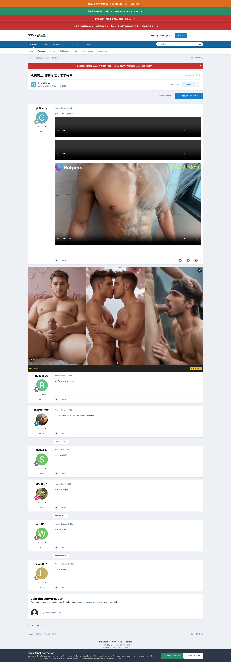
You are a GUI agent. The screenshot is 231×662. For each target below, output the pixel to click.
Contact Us (117, 642)
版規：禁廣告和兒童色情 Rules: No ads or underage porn (113, 4)
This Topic (189, 44)
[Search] (200, 44)
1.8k (43, 399)
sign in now (89, 602)
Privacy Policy (73, 656)
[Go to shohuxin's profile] (42, 459)
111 (42, 507)
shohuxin (41, 450)
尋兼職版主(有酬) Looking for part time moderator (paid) (113, 11)
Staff (75, 51)
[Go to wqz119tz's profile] (42, 534)
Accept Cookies (172, 656)
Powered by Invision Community (115, 647)
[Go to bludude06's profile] (42, 385)
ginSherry (45, 83)
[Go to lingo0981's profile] (42, 573)
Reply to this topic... (53, 613)
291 (42, 433)
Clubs (30, 51)
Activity (45, 44)
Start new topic (164, 96)
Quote (63, 260)
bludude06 (41, 375)
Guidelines (64, 51)
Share (176, 84)
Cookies (128, 642)
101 (42, 547)
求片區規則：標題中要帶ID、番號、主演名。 (113, 19)
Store (79, 44)
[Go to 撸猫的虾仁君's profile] (42, 419)
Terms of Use (60, 656)
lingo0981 (41, 564)
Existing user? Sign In (161, 35)
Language (104, 642)
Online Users (87, 51)
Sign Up (181, 35)
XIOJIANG (41, 484)
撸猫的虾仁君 (41, 410)
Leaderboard (103, 51)
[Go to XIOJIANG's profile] (42, 494)
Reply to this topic (189, 96)
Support (90, 44)
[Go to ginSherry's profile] (33, 84)
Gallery (70, 44)
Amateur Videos (59, 86)
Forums (41, 51)
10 (43, 473)
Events (52, 51)
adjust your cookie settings (68, 658)
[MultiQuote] (56, 260)
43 (42, 587)
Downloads (57, 44)
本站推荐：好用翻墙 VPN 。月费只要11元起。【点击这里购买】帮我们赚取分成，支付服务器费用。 (113, 26)
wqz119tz (41, 524)
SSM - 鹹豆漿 (37, 35)
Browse (33, 44)
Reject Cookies (193, 656)
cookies (130, 656)
